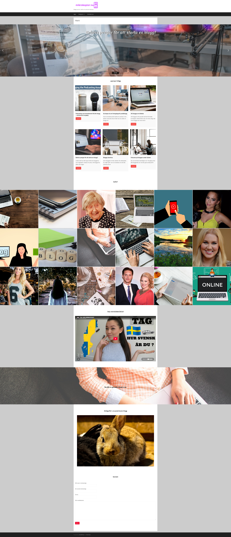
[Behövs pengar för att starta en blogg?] (88, 142)
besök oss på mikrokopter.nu (115, 387)
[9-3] (58, 247)
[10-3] (19, 247)
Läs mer (115, 72)
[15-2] (19, 209)
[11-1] (135, 286)
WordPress (81, 534)
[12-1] (19, 286)
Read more (78, 118)
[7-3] (96, 286)
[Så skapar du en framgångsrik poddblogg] (115, 98)
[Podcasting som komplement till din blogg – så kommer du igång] (88, 98)
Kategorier (81, 14)
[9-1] (96, 247)
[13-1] (212, 209)
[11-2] (212, 247)
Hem (75, 14)
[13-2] (135, 209)
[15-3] (58, 209)
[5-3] (173, 247)
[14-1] (173, 209)
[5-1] (135, 247)
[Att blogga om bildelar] (143, 98)
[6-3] (58, 286)
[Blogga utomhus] (115, 142)
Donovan (88, 534)
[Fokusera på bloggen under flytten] (143, 142)
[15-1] (96, 209)
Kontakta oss (90, 14)
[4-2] (173, 286)
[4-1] (212, 286)
